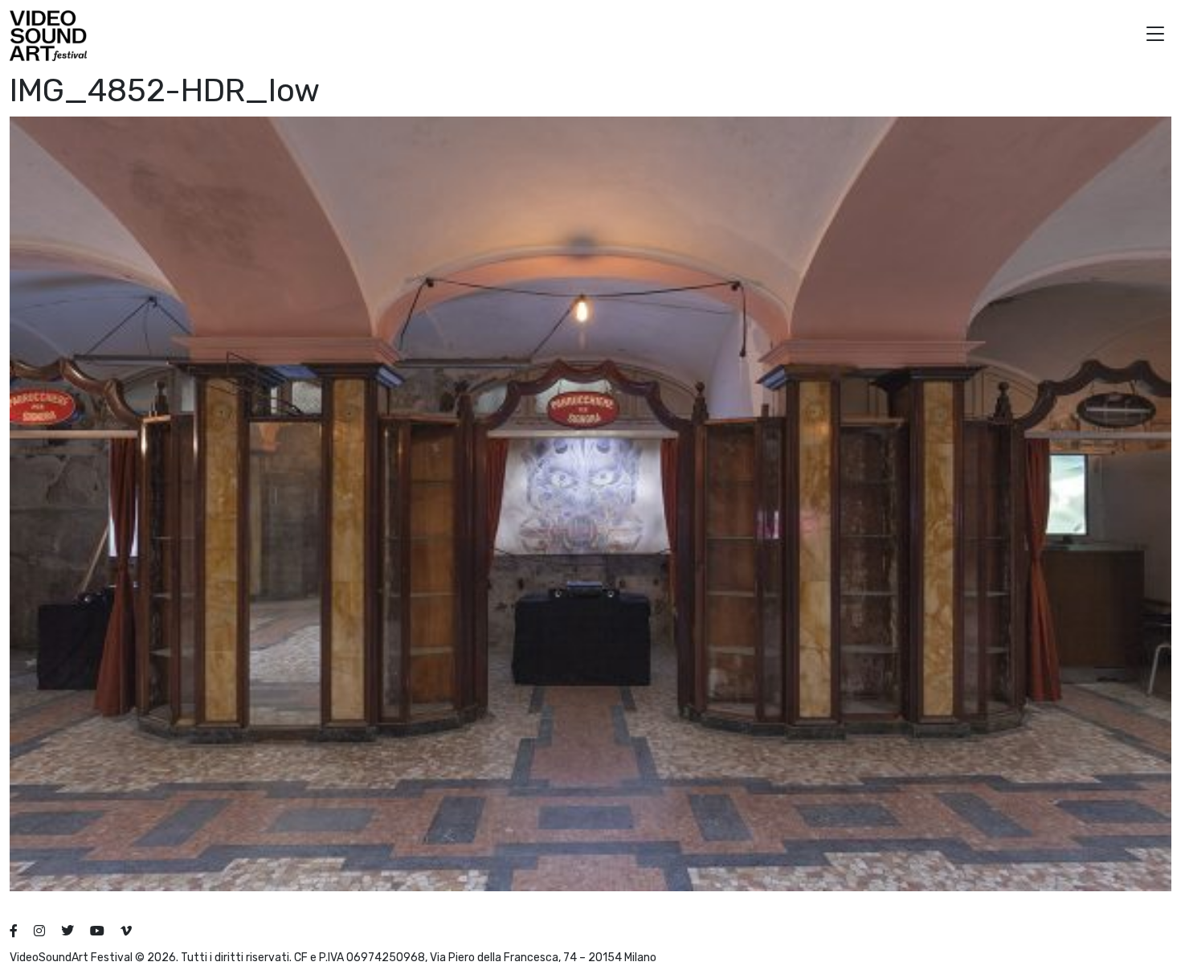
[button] (1155, 35)
